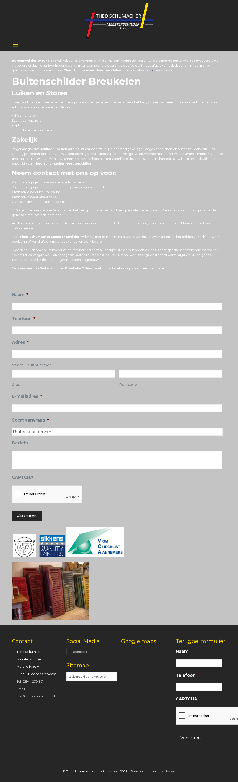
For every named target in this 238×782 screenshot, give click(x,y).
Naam (20, 294)
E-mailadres (27, 396)
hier (152, 70)
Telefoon (23, 318)
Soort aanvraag (30, 420)
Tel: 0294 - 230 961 (30, 681)
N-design (168, 771)
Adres (20, 342)
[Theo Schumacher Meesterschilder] (119, 19)
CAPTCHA (22, 477)
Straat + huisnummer (31, 365)
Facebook (79, 651)
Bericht (20, 442)
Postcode (128, 385)
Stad (16, 385)
